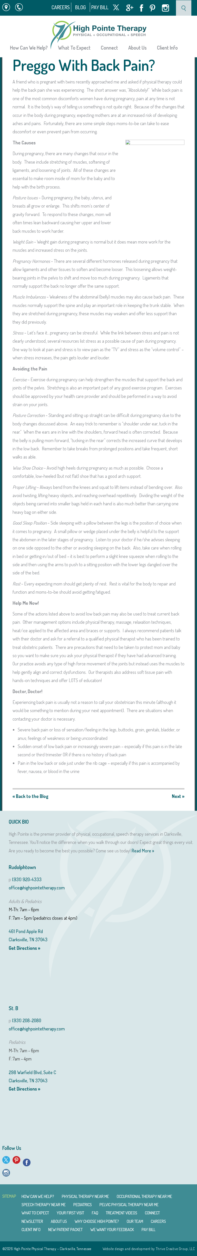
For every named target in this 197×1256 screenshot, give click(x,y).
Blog (80, 7)
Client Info (167, 47)
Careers (61, 7)
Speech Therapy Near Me (44, 1204)
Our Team (135, 1221)
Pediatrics (82, 1204)
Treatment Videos (121, 1212)
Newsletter (32, 1221)
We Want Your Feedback (112, 1229)
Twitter (116, 7)
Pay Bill (100, 7)
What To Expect (35, 1212)
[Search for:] (184, 7)
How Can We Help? (29, 47)
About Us (59, 1221)
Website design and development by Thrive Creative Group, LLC (149, 1248)
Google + (129, 7)
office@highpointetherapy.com (37, 887)
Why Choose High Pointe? (97, 1221)
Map (3, 7)
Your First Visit (70, 1212)
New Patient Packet (65, 1229)
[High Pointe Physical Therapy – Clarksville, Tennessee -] (98, 35)
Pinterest (152, 8)
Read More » (143, 850)
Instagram (165, 8)
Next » (178, 796)
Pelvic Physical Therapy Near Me (129, 1204)
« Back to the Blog (30, 796)
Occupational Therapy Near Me (144, 1196)
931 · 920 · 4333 (21, 7)
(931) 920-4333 (27, 879)
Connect (152, 1212)
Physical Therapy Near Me (85, 1196)
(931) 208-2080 (26, 1020)
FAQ (95, 1212)
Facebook (141, 8)
